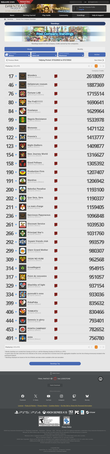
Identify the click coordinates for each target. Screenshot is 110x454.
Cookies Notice (54, 405)
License (20, 405)
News (36, 400)
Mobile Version (56, 373)
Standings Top (55, 363)
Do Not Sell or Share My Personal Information (76, 405)
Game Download (55, 385)
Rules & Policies (30, 405)
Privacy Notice (42, 405)
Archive (96, 54)
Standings (10, 19)
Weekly (29, 49)
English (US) (93, 2)
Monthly (80, 49)
